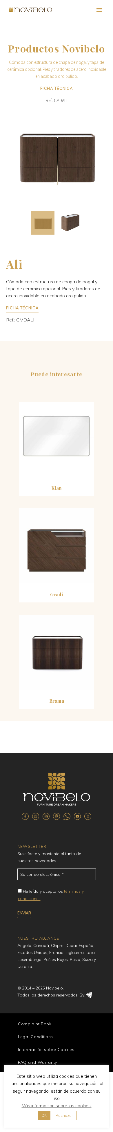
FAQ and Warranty (37, 1062)
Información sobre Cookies (46, 1049)
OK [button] (44, 1115)
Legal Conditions (35, 1036)
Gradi (56, 594)
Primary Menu (99, 10)
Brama (56, 701)
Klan (56, 488)
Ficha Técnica (56, 88)
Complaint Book (35, 1023)
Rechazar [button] (64, 1115)
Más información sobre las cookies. (57, 1105)
